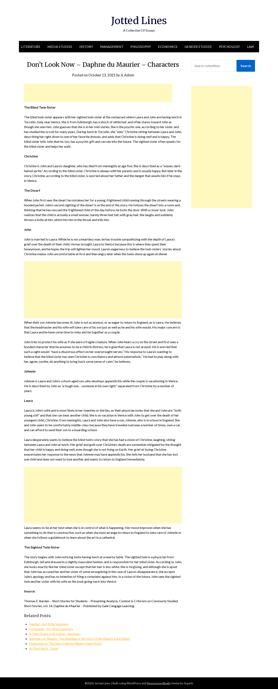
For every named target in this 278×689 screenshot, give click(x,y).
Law (250, 46)
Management (111, 46)
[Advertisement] (98, 93)
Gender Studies (198, 46)
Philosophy (140, 46)
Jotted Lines (139, 20)
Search (246, 66)
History (86, 46)
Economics (167, 46)
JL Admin (127, 75)
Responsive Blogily (159, 683)
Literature (30, 46)
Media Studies (59, 46)
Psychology (229, 46)
